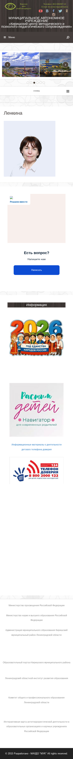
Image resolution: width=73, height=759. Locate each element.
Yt (40, 11)
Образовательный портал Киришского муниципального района (36, 662)
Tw (60, 11)
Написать (36, 270)
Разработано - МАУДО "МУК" (30, 753)
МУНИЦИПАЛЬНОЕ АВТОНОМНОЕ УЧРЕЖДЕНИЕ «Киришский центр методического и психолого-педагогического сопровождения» (36, 22)
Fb (54, 11)
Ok (67, 11)
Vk (47, 11)
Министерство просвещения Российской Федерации (37, 605)
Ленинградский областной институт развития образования (36, 678)
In (54, 15)
